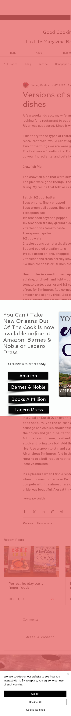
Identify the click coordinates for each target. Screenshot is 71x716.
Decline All (35, 702)
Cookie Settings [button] (35, 709)
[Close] (65, 676)
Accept (35, 694)
